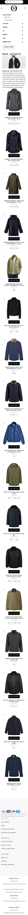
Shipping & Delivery (7, 829)
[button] (4, 90)
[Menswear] (3, 17)
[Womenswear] (3, 20)
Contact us (5, 838)
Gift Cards (5, 854)
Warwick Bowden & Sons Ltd (15, 892)
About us (4, 857)
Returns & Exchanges (8, 832)
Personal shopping (7, 864)
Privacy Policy (6, 845)
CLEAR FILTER (8, 47)
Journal (4, 861)
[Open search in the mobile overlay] (14, 2)
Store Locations (7, 841)
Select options (14, 113)
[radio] (9, 123)
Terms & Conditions (8, 848)
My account (5, 822)
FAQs (2, 825)
